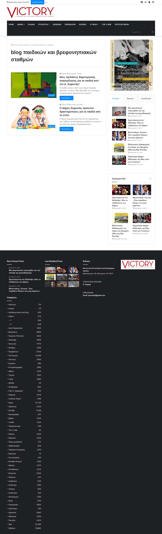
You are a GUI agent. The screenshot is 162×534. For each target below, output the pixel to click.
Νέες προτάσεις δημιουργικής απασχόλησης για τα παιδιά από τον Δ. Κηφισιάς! (79, 81)
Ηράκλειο (12, 407)
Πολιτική (12, 359)
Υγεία (10, 379)
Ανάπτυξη (12, 485)
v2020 (64, 74)
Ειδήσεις (11, 528)
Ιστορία (11, 489)
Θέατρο (11, 465)
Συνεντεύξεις (13, 458)
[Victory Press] (30, 12)
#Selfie (11, 383)
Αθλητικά (12, 516)
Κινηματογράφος (15, 367)
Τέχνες (11, 375)
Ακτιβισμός (13, 387)
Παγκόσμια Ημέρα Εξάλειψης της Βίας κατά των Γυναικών (138, 159)
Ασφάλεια (12, 481)
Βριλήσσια (12, 332)
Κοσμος (82, 24)
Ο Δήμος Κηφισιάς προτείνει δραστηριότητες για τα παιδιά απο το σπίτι (80, 112)
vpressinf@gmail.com (96, 295)
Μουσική (12, 473)
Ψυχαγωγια (43, 24)
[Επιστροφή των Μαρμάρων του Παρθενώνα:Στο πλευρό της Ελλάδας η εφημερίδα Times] (62, 284)
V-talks (93, 24)
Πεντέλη (11, 520)
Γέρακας (11, 477)
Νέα (10, 524)
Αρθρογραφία (13, 446)
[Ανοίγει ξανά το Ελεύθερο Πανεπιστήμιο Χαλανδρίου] (50, 284)
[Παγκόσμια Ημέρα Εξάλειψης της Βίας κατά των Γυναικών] (119, 160)
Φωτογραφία (13, 414)
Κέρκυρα (12, 454)
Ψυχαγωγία (13, 505)
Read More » (67, 98)
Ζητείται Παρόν (14, 399)
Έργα (10, 501)
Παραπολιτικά (14, 426)
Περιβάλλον (13, 352)
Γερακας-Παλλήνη (16, 336)
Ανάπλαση (12, 493)
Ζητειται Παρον (122, 24)
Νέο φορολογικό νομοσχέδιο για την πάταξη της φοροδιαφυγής (139, 110)
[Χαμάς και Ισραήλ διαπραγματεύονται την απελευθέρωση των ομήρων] (62, 277)
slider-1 (11, 316)
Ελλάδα (11, 410)
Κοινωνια (57, 24)
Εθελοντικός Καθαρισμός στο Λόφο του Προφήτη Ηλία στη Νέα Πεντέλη (139, 147)
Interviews (12, 509)
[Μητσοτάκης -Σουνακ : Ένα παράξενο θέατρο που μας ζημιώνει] (119, 135)
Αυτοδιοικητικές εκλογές (18, 312)
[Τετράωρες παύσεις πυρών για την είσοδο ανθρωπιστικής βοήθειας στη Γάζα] (73, 284)
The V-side (106, 24)
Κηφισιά (11, 395)
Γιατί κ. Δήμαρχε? (15, 391)
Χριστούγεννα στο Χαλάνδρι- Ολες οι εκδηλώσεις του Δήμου (138, 122)
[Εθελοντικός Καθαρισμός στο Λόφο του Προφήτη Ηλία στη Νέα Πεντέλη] (119, 148)
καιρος (11, 308)
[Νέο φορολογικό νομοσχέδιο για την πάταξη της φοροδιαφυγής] (119, 111)
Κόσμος (11, 434)
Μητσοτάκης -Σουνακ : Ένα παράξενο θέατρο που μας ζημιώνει (71, 2)
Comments (146, 98)
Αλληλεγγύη (13, 497)
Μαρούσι (12, 438)
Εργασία (11, 363)
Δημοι (20, 24)
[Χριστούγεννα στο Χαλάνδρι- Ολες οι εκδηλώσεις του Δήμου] (119, 123)
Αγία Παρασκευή (15, 328)
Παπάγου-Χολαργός (16, 450)
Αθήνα (11, 371)
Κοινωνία (12, 344)
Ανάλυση (12, 305)
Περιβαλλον (70, 24)
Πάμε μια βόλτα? (15, 442)
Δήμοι (10, 403)
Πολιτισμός (13, 356)
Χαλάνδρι (12, 340)
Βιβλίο (11, 418)
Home (11, 24)
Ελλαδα (31, 24)
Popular (115, 98)
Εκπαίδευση (13, 469)
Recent (130, 98)
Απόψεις (11, 348)
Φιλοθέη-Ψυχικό (15, 461)
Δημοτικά (12, 512)
